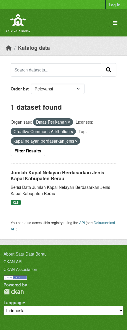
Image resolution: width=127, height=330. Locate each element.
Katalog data (34, 47)
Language (14, 302)
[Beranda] (9, 47)
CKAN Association (20, 269)
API (82, 222)
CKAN (14, 291)
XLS (16, 202)
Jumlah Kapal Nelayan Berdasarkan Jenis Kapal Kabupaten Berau (57, 175)
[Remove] (69, 122)
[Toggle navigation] (115, 23)
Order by (19, 89)
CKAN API (13, 261)
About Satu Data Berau (25, 254)
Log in (115, 4)
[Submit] (108, 69)
